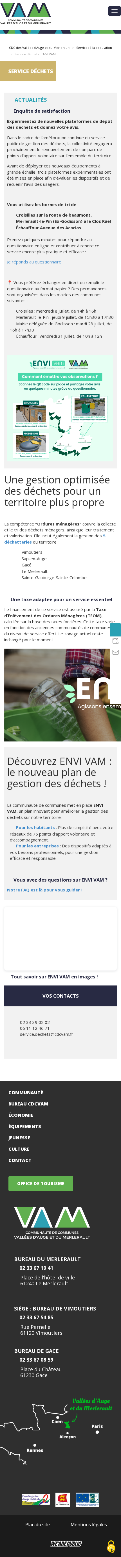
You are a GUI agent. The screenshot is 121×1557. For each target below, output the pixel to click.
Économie (20, 1115)
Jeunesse (19, 1138)
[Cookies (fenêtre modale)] (111, 1547)
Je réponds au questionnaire (34, 262)
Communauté (25, 1092)
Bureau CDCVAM (28, 1104)
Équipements (24, 1126)
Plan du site (37, 1524)
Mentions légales (89, 1524)
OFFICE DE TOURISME (40, 1183)
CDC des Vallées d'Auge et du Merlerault (39, 47)
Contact (20, 1160)
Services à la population (94, 47)
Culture (18, 1149)
